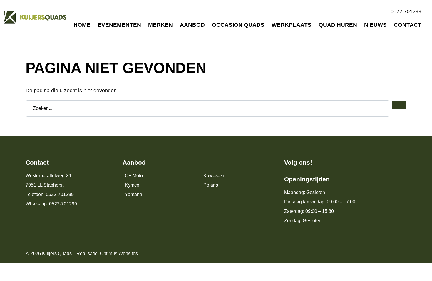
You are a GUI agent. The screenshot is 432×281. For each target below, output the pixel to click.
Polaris (210, 185)
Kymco (132, 185)
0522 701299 (406, 11)
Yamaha (133, 194)
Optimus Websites (119, 253)
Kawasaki (213, 175)
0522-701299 (60, 194)
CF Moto (134, 175)
